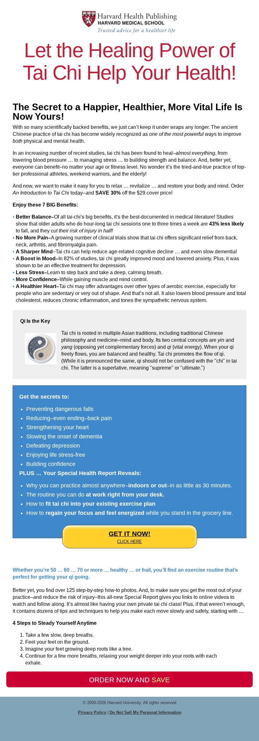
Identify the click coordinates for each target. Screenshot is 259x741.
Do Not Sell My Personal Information (145, 712)
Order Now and (129, 680)
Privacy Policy (92, 712)
